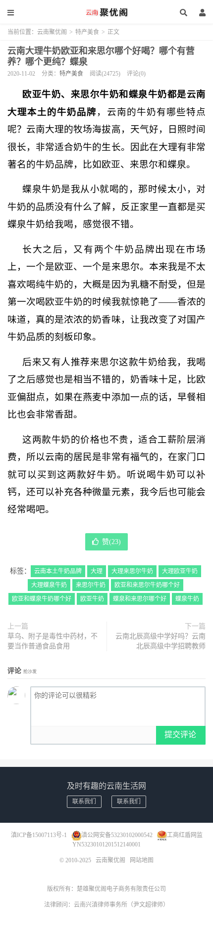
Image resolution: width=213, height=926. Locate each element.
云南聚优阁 (106, 12)
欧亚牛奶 (92, 598)
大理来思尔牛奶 (132, 571)
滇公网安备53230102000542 (117, 835)
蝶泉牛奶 (187, 598)
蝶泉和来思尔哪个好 (139, 598)
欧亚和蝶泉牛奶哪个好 (41, 598)
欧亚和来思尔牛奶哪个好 (147, 585)
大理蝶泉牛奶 (49, 585)
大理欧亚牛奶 (180, 571)
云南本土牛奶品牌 (58, 571)
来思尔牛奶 (91, 585)
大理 (97, 571)
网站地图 (142, 860)
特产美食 (87, 32)
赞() (111, 542)
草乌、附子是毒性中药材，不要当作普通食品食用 (52, 641)
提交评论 (180, 734)
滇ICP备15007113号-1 (39, 835)
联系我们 (84, 801)
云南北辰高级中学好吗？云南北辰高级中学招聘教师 (160, 641)
